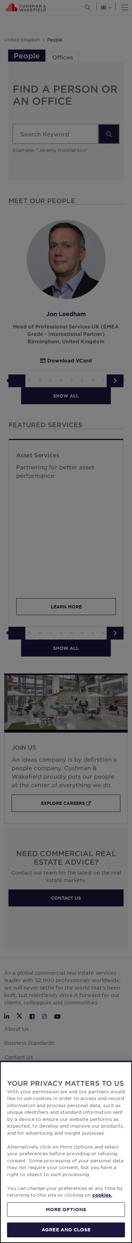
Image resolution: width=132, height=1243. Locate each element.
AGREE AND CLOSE (66, 1229)
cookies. (102, 1195)
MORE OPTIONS (66, 1209)
